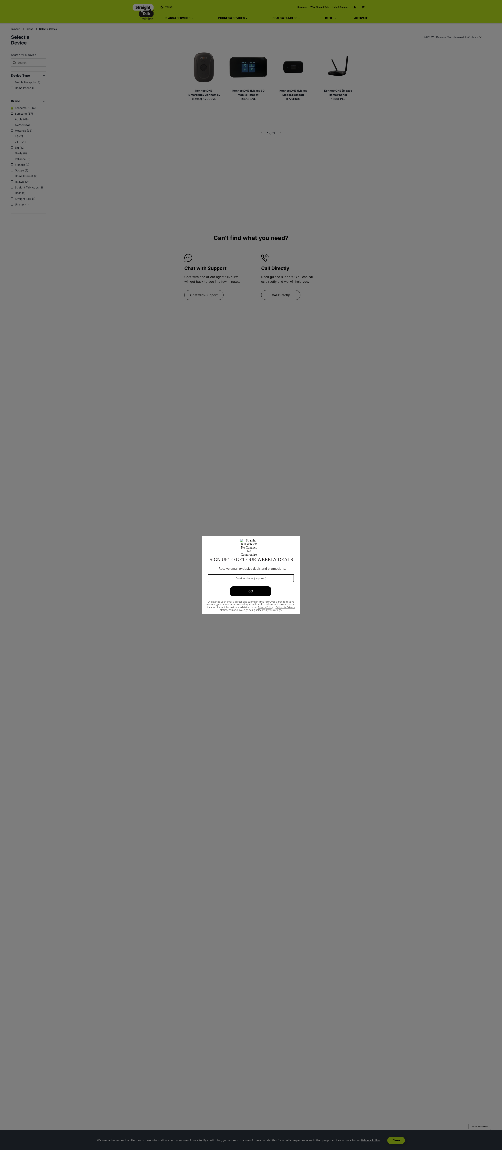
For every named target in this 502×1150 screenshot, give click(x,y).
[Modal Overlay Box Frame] (251, 575)
